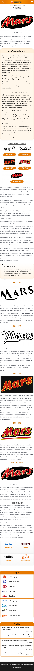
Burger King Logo (13, 577)
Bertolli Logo (12, 596)
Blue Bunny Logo (13, 605)
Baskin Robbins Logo (14, 581)
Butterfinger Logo (13, 601)
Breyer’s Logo (12, 610)
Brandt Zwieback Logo (14, 615)
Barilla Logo (12, 586)
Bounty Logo (12, 591)
